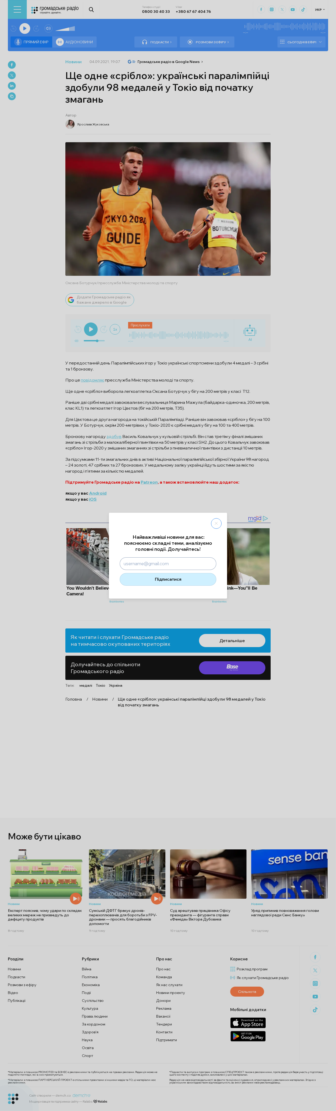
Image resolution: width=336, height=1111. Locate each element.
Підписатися (168, 579)
